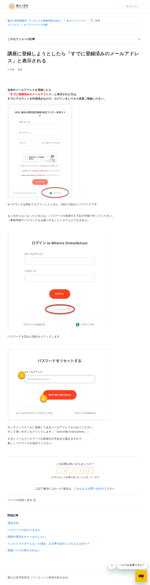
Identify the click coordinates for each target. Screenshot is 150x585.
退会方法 (13, 523)
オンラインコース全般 (36, 24)
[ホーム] (19, 11)
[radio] (65, 470)
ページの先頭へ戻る (20, 500)
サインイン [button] (132, 6)
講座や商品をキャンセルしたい (27, 536)
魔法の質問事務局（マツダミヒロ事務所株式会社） (35, 20)
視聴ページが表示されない (24, 550)
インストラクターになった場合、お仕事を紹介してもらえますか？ (49, 543)
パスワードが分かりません (24, 530)
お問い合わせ (95, 488)
